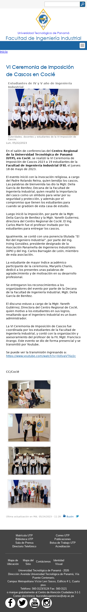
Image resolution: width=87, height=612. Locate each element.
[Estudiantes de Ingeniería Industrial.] (29, 461)
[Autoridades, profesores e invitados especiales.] (29, 394)
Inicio (4, 51)
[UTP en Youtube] (35, 603)
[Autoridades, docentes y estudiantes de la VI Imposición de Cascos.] (43, 112)
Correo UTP (63, 535)
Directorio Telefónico (24, 546)
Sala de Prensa (24, 542)
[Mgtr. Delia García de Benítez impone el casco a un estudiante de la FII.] (29, 428)
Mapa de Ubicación (13, 562)
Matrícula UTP (24, 535)
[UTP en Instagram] (47, 603)
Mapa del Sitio (28, 562)
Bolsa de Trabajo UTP (63, 542)
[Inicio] (43, 19)
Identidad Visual (58, 562)
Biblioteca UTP (24, 539)
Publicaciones (62, 539)
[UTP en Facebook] (10, 603)
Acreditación (62, 546)
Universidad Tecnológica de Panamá (43, 33)
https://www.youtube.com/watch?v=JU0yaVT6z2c (41, 356)
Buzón (70, 516)
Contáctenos (43, 561)
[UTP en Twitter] (22, 603)
